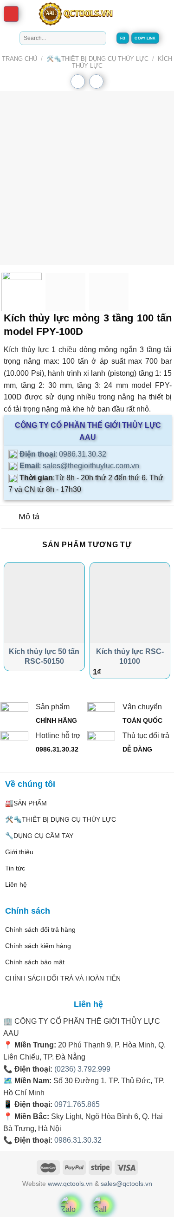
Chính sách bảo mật (34, 962)
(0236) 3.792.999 (82, 1069)
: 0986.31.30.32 (62, 454)
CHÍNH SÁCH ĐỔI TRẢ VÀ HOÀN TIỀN (63, 978)
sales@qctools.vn (126, 1183)
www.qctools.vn (70, 1183)
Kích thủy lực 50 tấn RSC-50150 (44, 656)
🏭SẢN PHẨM (26, 803)
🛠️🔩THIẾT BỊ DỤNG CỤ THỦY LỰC (97, 58)
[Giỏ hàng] (139, 14)
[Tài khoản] (163, 14)
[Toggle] (9, 518)
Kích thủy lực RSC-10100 (130, 656)
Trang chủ (19, 58)
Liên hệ (16, 884)
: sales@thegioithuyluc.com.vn (78, 466)
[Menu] (11, 14)
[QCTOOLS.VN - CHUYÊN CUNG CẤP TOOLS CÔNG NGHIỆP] (75, 14)
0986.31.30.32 (78, 1140)
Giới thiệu (19, 852)
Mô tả (29, 516)
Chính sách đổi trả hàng (40, 929)
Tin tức (15, 868)
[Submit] (97, 38)
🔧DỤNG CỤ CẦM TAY (39, 835)
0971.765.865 (77, 1104)
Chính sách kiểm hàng (38, 945)
